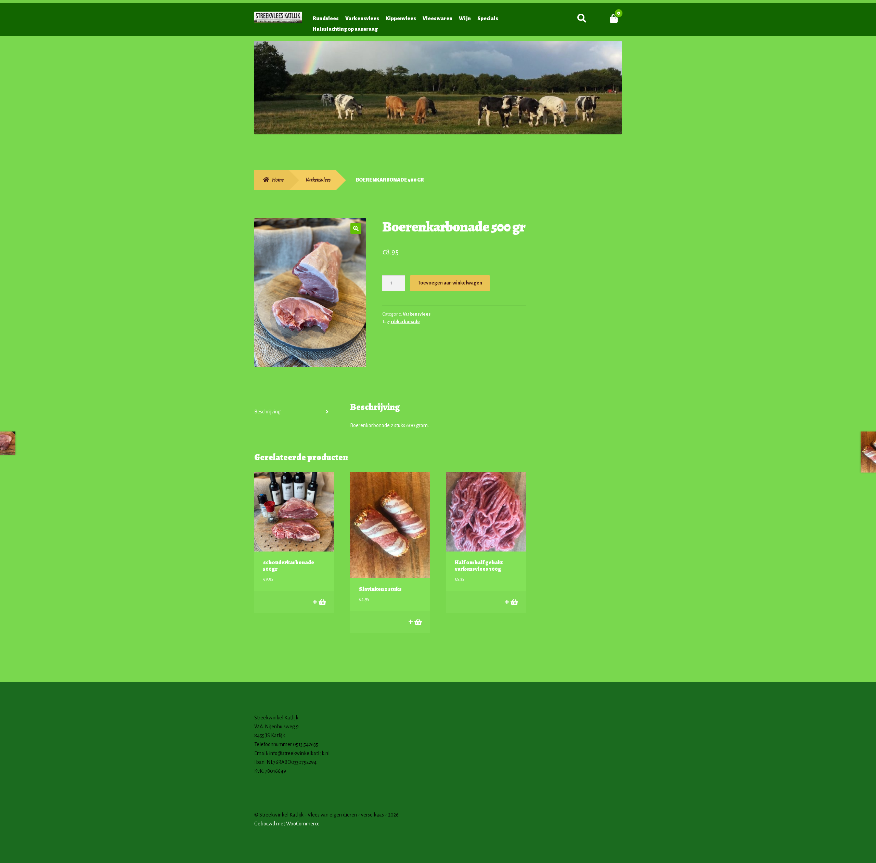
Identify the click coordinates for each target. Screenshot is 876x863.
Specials (487, 18)
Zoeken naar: (582, 18)
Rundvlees (326, 18)
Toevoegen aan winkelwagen (450, 283)
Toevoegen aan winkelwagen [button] (322, 602)
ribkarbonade (405, 321)
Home (278, 180)
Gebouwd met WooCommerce (287, 823)
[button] (355, 228)
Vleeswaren (437, 18)
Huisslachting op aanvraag (345, 29)
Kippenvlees (401, 18)
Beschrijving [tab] (267, 411)
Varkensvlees (362, 18)
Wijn (465, 18)
